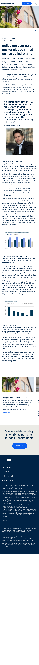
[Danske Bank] (8, 3)
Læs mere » (5, 520)
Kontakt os (20, 446)
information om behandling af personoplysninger (20, 543)
